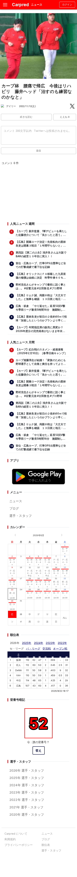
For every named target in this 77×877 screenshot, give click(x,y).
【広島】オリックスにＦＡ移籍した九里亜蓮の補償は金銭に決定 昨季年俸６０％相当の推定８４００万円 (41, 276)
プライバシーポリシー (18, 845)
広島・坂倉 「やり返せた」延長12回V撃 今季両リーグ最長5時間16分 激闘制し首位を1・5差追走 (41, 308)
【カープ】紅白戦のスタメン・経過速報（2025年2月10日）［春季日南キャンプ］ (41, 351)
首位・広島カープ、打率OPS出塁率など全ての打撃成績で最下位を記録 (41, 265)
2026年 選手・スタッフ (26, 770)
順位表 (45, 845)
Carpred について (15, 833)
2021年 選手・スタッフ (26, 807)
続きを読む (26, 116)
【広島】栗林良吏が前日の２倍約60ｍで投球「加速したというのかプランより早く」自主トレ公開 (41, 318)
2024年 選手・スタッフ (26, 785)
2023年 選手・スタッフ (26, 792)
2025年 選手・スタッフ (26, 778)
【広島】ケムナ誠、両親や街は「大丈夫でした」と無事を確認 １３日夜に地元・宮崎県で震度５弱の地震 (41, 297)
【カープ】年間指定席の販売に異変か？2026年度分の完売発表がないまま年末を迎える (40, 329)
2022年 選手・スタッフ (26, 800)
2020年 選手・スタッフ (26, 814)
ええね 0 (64, 116)
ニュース (15, 501)
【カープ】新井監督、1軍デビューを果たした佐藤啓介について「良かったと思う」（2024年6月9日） (41, 233)
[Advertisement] (38, 194)
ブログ (14, 508)
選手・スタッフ (20, 516)
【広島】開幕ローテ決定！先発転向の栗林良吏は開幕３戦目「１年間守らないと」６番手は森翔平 (41, 243)
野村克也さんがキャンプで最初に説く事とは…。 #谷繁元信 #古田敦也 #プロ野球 (41, 286)
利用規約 (10, 839)
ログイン (67, 4)
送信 (38, 150)
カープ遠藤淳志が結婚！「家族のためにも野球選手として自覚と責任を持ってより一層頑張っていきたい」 (41, 362)
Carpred (20, 4)
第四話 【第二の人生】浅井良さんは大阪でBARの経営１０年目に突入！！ (41, 254)
